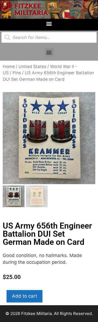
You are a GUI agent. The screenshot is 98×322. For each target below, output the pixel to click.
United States (32, 66)
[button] (49, 23)
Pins (17, 72)
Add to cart (24, 296)
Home (9, 66)
